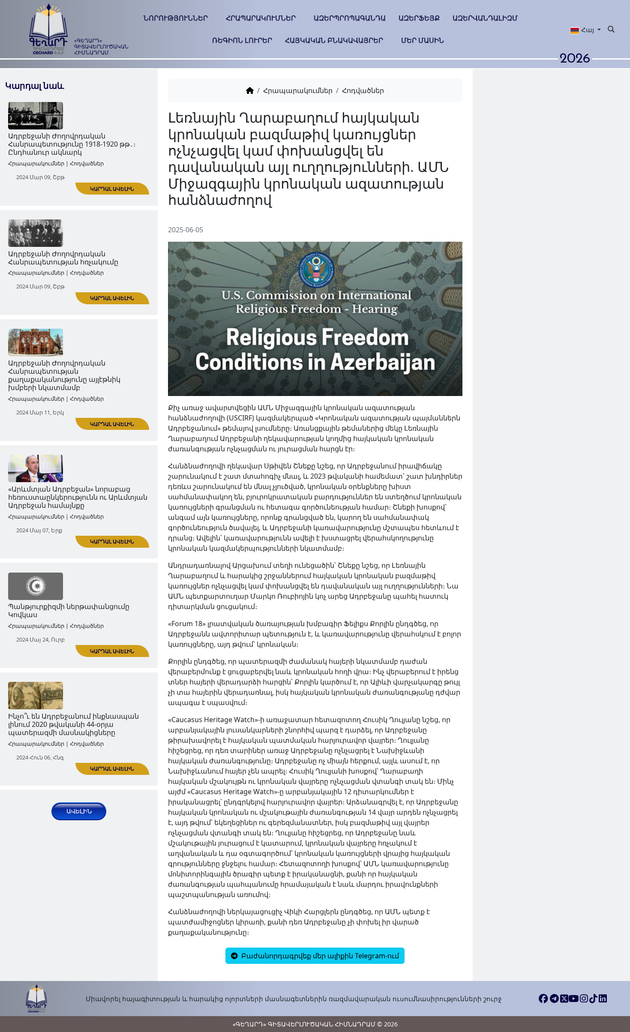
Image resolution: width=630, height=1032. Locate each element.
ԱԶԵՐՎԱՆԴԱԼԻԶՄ (485, 18)
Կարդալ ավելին (112, 189)
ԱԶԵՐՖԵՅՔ (419, 18)
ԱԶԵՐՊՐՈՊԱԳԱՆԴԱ (350, 18)
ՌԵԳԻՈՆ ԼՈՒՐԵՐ (242, 40)
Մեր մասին (422, 40)
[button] (585, 29)
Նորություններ (176, 18)
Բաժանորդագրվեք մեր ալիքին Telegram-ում (319, 955)
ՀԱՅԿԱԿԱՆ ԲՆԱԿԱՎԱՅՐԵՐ (334, 40)
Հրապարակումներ (261, 18)
